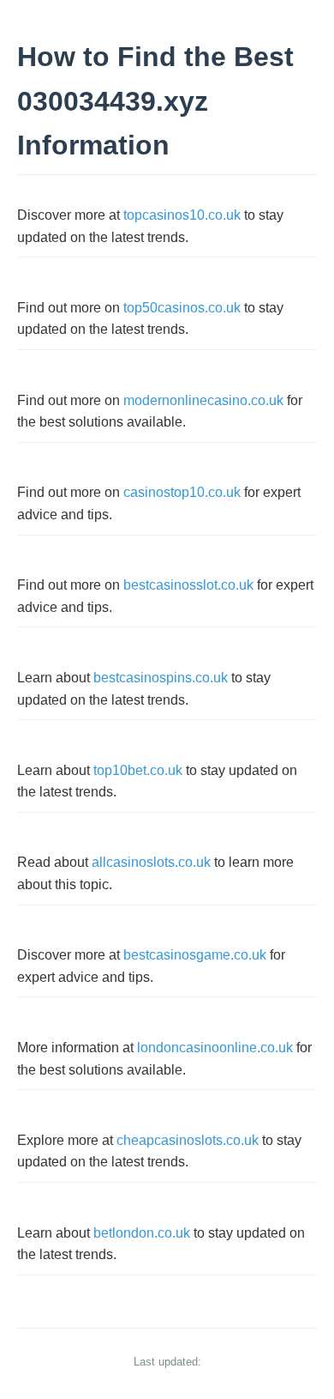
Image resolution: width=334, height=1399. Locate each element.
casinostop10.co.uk (182, 492)
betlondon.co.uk (141, 1233)
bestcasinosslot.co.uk (188, 585)
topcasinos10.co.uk (182, 215)
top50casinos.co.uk (182, 307)
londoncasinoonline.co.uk (215, 1047)
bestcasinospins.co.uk (160, 677)
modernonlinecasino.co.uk (203, 400)
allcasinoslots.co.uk (151, 862)
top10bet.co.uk (137, 770)
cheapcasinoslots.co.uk (187, 1140)
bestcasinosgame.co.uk (194, 955)
